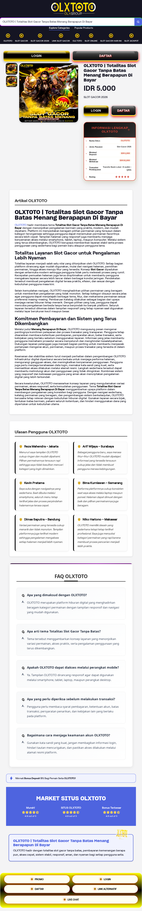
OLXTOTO (21, 224)
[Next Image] (75, 93)
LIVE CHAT (73, 900)
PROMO (39, 879)
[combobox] (67, 22)
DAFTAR (105, 56)
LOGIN (37, 56)
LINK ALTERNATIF (107, 890)
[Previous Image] (22, 93)
